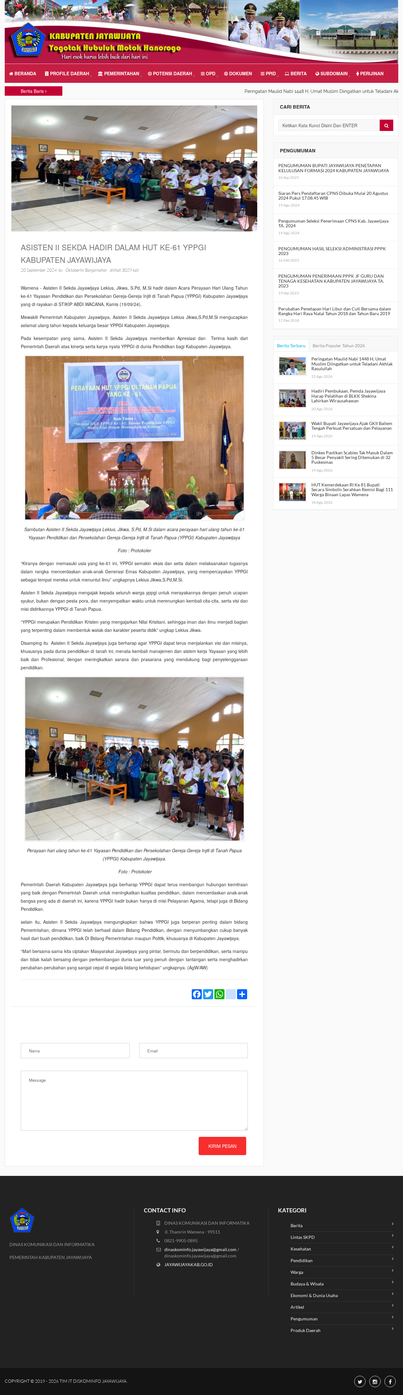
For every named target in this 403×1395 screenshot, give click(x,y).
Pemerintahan (121, 73)
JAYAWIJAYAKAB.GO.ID (188, 1264)
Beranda (24, 73)
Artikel (297, 1307)
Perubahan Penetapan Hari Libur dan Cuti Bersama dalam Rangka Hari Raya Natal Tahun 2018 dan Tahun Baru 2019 (334, 311)
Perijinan (371, 73)
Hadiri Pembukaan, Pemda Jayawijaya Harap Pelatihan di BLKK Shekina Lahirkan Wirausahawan (348, 395)
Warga (297, 1272)
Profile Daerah (69, 73)
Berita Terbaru (291, 345)
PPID (270, 73)
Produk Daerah (306, 1330)
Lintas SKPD (303, 1237)
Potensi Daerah (172, 73)
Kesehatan (301, 1248)
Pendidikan (302, 1260)
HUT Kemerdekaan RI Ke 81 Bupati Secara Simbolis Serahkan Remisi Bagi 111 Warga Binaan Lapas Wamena (352, 489)
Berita (298, 73)
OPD (210, 73)
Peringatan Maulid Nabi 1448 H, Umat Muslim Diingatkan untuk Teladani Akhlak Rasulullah (352, 363)
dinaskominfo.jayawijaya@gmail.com (200, 1249)
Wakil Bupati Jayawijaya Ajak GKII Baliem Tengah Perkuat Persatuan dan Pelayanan (351, 426)
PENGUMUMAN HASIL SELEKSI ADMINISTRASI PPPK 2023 (332, 251)
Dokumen (240, 73)
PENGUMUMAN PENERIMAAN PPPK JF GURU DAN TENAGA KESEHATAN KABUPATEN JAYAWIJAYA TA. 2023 (331, 280)
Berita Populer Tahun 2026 (339, 345)
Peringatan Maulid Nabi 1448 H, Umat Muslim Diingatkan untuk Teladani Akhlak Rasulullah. (307, 91)
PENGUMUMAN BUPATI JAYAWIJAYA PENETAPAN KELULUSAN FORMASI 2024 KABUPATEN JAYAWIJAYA (333, 168)
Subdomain (333, 73)
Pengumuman (304, 1318)
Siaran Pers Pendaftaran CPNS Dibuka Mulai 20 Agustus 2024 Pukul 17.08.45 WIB (333, 195)
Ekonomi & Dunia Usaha (314, 1295)
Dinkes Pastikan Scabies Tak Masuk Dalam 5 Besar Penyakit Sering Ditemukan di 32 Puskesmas (352, 457)
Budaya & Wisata (307, 1283)
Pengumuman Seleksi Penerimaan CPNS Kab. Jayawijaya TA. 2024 (333, 223)
